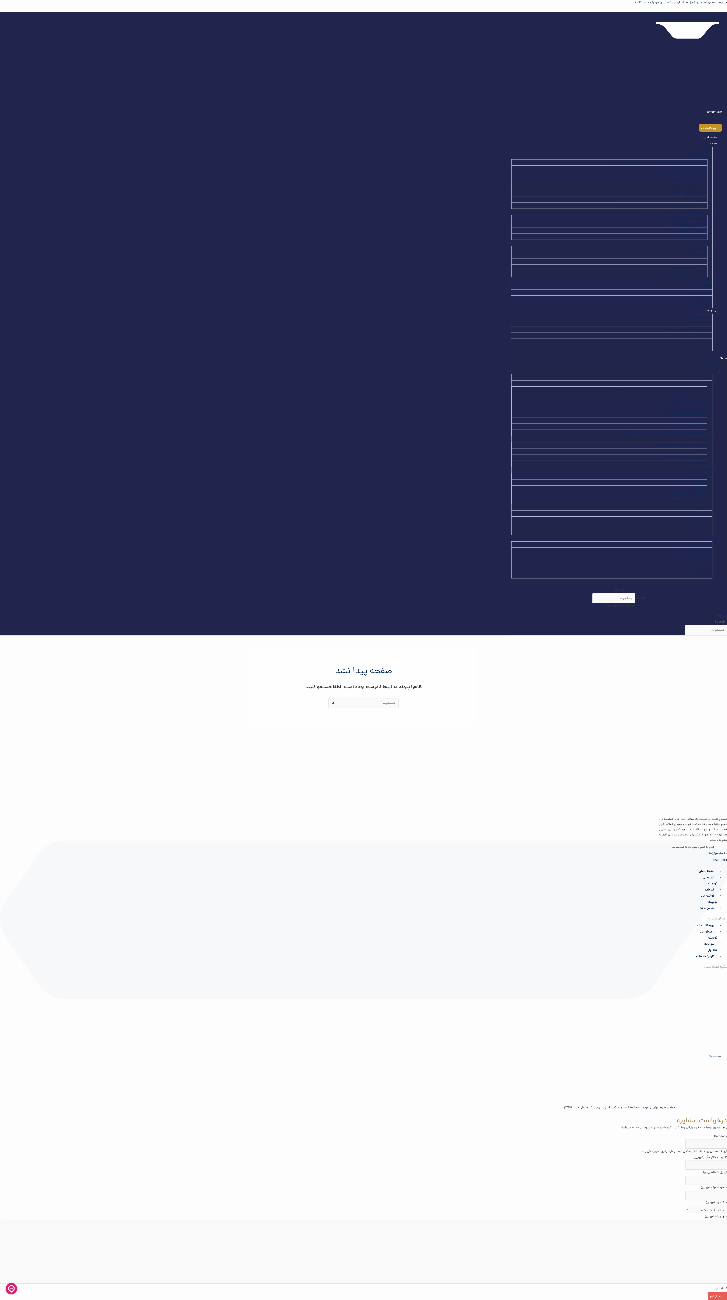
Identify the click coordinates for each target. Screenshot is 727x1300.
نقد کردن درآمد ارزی (699, 286)
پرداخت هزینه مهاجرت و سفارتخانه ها (683, 174)
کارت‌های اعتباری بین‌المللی (695, 279)
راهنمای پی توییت (708, 935)
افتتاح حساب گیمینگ (693, 236)
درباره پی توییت (702, 316)
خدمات (710, 889)
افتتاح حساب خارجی (699, 211)
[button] (619, 359)
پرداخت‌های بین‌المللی (698, 156)
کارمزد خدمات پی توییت (696, 335)
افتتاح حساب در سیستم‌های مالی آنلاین (681, 218)
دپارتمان (716, 1202)
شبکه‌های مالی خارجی (698, 242)
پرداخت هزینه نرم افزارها (692, 193)
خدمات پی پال (697, 249)
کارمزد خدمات (705, 956)
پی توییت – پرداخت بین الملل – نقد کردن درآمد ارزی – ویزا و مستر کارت (681, 2)
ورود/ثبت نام (706, 925)
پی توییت (711, 310)
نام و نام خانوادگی (710, 1157)
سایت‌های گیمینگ (700, 298)
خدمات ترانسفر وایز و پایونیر (689, 267)
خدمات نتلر (700, 261)
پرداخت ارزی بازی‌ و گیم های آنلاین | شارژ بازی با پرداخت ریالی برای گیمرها (660, 162)
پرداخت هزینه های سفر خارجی (688, 180)
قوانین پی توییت (701, 323)
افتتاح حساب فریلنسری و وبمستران (684, 230)
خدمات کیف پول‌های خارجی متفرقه (684, 273)
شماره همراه (714, 1187)
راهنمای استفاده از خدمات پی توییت (688, 329)
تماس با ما (705, 347)
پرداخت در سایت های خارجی (688, 168)
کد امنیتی (721, 1288)
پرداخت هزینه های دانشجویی (688, 186)
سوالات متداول (702, 341)
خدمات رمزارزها (702, 292)
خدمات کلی (704, 150)
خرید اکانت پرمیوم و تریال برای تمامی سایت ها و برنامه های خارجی (664, 205)
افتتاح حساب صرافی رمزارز (690, 224)
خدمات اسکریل (697, 255)
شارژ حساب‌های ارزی (699, 304)
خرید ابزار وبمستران (695, 199)
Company (720, 1136)
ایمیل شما (715, 1172)
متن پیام (716, 1216)
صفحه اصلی (709, 137)
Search (641, 598)
